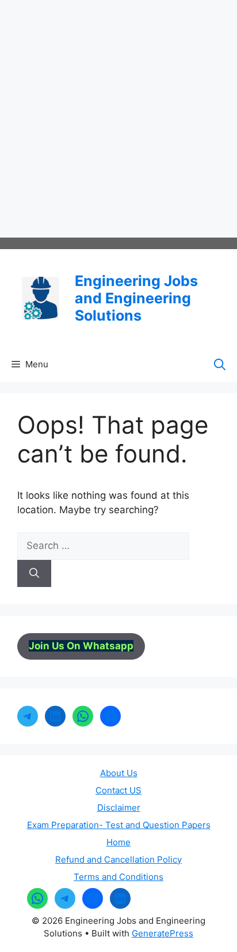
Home (118, 842)
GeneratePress (162, 933)
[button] (219, 364)
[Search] (34, 574)
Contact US (118, 790)
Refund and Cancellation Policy (118, 859)
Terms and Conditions (118, 876)
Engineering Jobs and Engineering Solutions (136, 298)
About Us (118, 772)
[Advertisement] (118, 119)
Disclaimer (118, 807)
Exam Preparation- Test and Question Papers (119, 824)
